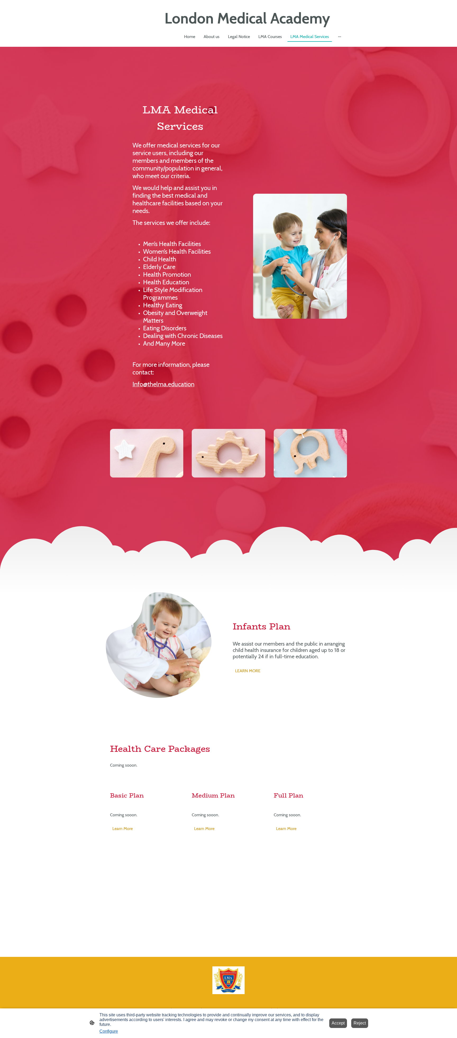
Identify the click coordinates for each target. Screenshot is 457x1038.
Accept (338, 1023)
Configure (108, 1031)
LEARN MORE (248, 670)
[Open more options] (339, 37)
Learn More (122, 828)
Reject (360, 1023)
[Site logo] (228, 980)
